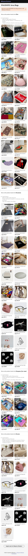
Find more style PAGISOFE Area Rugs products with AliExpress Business (13, 9)
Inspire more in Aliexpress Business (14, 546)
